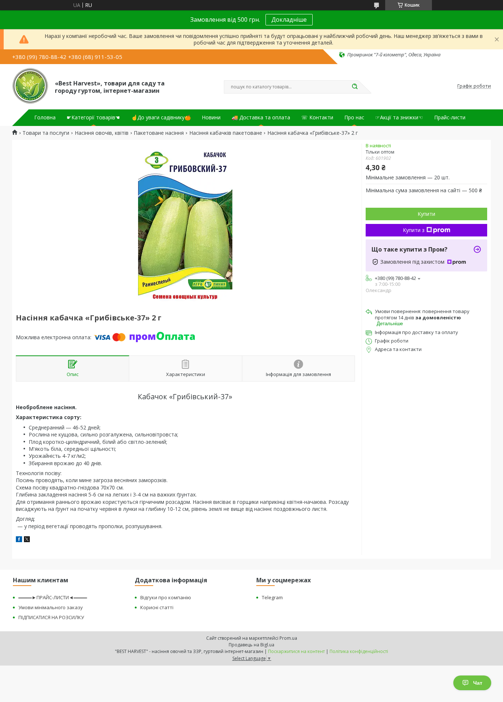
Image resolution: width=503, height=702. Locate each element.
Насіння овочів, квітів (102, 133)
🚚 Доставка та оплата (261, 117)
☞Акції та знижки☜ (399, 117)
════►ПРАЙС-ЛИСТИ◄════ (52, 597)
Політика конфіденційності (359, 651)
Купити (426, 213)
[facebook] (19, 540)
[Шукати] (354, 87)
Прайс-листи (449, 117)
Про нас (354, 117)
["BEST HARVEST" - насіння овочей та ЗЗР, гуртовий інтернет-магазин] (30, 86)
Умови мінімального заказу (50, 607)
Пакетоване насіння (159, 133)
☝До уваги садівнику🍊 (161, 117)
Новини (211, 117)
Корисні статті (156, 607)
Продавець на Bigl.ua (251, 645)
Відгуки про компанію (165, 597)
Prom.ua (288, 638)
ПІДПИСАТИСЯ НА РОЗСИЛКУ (51, 617)
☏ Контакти (317, 117)
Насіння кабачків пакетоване (225, 133)
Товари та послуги (45, 133)
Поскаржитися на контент (296, 651)
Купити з (414, 230)
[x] (27, 540)
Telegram (272, 597)
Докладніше (289, 19)
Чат (477, 683)
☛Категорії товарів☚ (93, 117)
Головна (45, 117)
